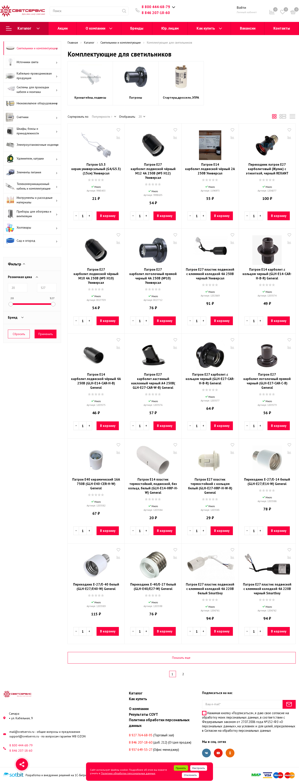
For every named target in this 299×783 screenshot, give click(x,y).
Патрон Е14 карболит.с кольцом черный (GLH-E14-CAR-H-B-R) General (267, 273)
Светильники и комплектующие (37, 48)
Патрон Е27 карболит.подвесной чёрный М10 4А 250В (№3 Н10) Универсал (96, 276)
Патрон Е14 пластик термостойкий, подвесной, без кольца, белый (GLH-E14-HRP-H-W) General (153, 486)
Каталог (24, 28)
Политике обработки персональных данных (128, 773)
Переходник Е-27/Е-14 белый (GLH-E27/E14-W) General (267, 481)
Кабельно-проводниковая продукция (34, 75)
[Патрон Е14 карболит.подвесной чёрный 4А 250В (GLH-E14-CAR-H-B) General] (96, 353)
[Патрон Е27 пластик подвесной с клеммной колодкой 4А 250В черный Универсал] (210, 248)
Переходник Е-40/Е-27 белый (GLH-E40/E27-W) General (153, 586)
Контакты (281, 28)
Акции (63, 28)
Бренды (136, 28)
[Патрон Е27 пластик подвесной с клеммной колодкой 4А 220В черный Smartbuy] (267, 563)
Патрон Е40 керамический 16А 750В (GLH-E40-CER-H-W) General (96, 483)
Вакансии (247, 28)
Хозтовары (24, 227)
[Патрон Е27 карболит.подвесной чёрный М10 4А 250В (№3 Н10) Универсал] (96, 248)
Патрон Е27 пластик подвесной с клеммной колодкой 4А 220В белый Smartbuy (210, 588)
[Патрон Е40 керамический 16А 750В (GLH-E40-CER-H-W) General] (96, 458)
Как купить (206, 28)
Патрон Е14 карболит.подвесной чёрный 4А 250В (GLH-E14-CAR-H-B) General (96, 381)
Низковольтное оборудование (37, 103)
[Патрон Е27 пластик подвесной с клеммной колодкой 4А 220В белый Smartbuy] (210, 563)
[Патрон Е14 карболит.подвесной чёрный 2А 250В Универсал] (210, 143)
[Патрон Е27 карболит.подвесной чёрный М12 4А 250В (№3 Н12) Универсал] (153, 143)
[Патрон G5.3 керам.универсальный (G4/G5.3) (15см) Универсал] (96, 143)
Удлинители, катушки (30, 158)
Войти (241, 7)
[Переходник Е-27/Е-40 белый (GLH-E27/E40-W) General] (96, 563)
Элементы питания (29, 172)
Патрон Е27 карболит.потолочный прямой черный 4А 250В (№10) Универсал (153, 276)
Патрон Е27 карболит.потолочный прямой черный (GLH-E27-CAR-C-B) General (267, 381)
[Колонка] (292, 117)
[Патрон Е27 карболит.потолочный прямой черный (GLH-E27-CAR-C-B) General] (267, 353)
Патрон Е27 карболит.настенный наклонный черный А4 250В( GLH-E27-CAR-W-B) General (153, 381)
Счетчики (22, 117)
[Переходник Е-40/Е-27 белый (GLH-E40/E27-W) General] (153, 563)
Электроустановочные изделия (37, 145)
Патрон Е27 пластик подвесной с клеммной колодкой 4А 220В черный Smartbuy (267, 588)
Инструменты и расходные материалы (35, 200)
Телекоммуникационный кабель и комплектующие (34, 186)
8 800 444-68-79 (156, 6)
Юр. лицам (170, 28)
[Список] (283, 117)
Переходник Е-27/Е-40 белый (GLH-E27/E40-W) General (96, 586)
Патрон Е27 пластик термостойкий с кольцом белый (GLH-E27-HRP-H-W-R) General (210, 486)
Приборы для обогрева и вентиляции (34, 214)
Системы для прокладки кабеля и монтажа (33, 89)
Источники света (27, 62)
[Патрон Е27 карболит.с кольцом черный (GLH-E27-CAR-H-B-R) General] (210, 353)
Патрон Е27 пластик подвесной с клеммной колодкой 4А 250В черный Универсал (210, 273)
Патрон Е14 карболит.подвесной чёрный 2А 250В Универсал (210, 168)
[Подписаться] (289, 704)
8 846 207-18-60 (156, 12)
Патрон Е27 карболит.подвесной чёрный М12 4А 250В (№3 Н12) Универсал (153, 171)
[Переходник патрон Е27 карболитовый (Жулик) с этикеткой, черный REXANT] (267, 143)
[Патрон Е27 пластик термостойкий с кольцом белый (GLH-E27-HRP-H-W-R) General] (210, 458)
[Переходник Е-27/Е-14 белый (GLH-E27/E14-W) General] (267, 458)
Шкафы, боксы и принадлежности (28, 131)
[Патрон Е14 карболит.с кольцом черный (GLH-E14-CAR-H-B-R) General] (267, 248)
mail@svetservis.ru (21, 732)
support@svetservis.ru (24, 736)
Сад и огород (26, 241)
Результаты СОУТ (143, 714)
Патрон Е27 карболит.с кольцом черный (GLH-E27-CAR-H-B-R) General (210, 378)
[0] (293, 13)
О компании (95, 28)
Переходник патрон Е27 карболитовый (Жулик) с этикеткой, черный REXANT (267, 168)
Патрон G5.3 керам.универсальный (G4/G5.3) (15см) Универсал (96, 168)
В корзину (107, 216)
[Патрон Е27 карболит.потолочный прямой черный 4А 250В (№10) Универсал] (153, 248)
